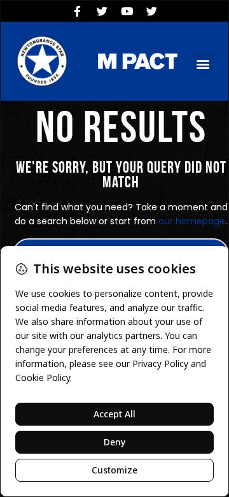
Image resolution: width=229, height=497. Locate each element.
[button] (203, 63)
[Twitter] (102, 11)
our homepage (191, 221)
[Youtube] (127, 11)
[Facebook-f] (77, 11)
